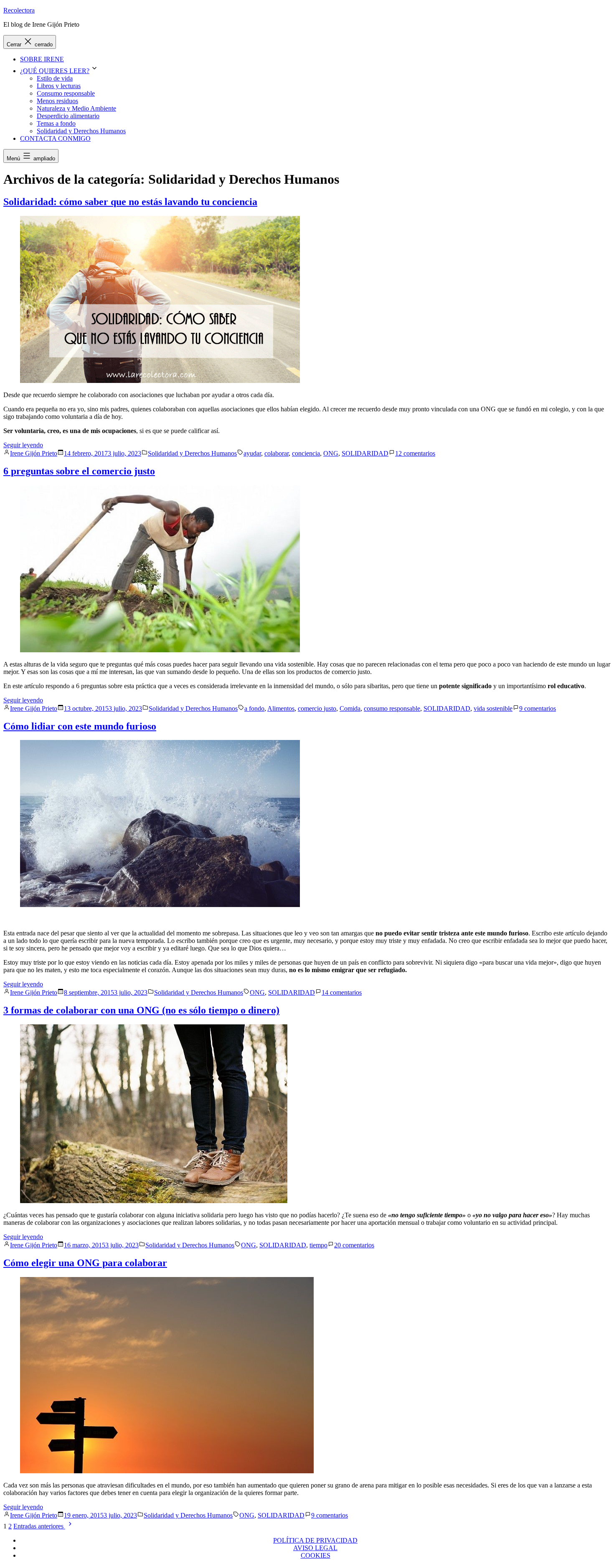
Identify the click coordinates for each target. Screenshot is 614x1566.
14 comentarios (342, 992)
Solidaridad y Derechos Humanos (81, 130)
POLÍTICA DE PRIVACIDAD (315, 1540)
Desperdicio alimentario (68, 115)
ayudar (252, 453)
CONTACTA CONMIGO (55, 138)
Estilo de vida (55, 78)
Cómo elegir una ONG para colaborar (85, 1262)
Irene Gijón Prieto (33, 453)
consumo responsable (392, 708)
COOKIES (315, 1555)
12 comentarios (415, 453)
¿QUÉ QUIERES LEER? (54, 70)
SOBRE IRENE (42, 59)
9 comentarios (537, 708)
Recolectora (19, 10)
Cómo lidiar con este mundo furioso (79, 726)
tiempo (318, 1245)
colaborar (276, 453)
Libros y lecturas (59, 85)
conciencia (306, 453)
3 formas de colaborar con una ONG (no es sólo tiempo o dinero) (141, 1010)
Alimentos (280, 708)
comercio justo (317, 708)
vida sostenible (493, 708)
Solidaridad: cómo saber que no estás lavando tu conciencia (130, 201)
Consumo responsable (66, 93)
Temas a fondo (56, 123)
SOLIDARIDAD (365, 453)
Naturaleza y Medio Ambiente (76, 108)
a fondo (254, 708)
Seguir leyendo (23, 445)
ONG (330, 453)
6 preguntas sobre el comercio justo (79, 471)
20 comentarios (354, 1245)
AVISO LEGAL (315, 1547)
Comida (350, 708)
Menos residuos (57, 100)
